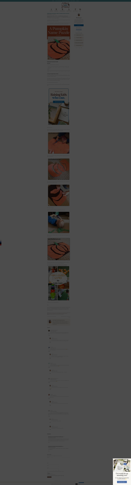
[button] (112, 458)
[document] (65, 242)
